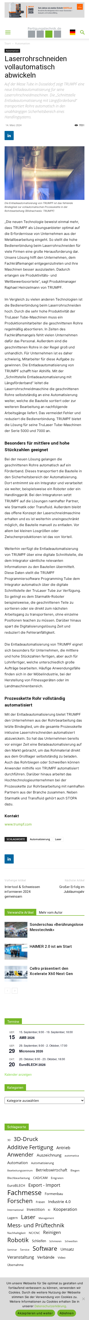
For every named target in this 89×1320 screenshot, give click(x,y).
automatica (72, 1155)
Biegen (75, 1170)
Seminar (12, 1249)
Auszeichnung (49, 1155)
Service (24, 1250)
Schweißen (71, 1241)
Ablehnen (67, 1313)
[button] (7, 32)
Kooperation (65, 1209)
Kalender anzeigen (18, 1074)
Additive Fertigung (30, 1147)
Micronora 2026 (31, 1051)
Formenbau (54, 1193)
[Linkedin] (9, 135)
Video (61, 1257)
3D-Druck (26, 1138)
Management (46, 1218)
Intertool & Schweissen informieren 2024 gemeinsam (22, 892)
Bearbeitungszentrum (20, 1170)
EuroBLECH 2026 (32, 1064)
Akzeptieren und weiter (35, 1313)
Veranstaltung (20, 1257)
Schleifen (39, 1241)
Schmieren (55, 1241)
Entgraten (57, 1178)
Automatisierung (40, 839)
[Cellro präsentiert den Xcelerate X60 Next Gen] (16, 974)
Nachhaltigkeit (16, 1233)
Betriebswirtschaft (51, 1170)
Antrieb (63, 1147)
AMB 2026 (27, 1037)
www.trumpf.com (18, 824)
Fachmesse (24, 1192)
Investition (36, 1209)
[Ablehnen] (83, 1298)
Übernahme (15, 1265)
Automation (22, 43)
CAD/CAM (40, 1178)
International (15, 1209)
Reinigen (52, 1232)
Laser (58, 839)
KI (49, 1209)
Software (45, 1248)
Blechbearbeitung (18, 1178)
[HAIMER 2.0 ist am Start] (16, 952)
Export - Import (44, 1185)
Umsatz (67, 1249)
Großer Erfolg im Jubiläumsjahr (71, 889)
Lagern (12, 1218)
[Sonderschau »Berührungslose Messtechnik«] (16, 930)
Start (8, 43)
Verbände (46, 1257)
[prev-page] (7, 991)
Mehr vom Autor (51, 912)
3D (8, 1140)
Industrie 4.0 (59, 1201)
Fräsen (40, 1202)
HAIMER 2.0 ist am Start (51, 946)
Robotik (18, 1240)
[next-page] (15, 991)
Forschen (20, 1200)
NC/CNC (34, 1233)
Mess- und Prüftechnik (35, 1225)
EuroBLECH (16, 1185)
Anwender (20, 1154)
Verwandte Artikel (20, 912)
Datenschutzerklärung (50, 1306)
